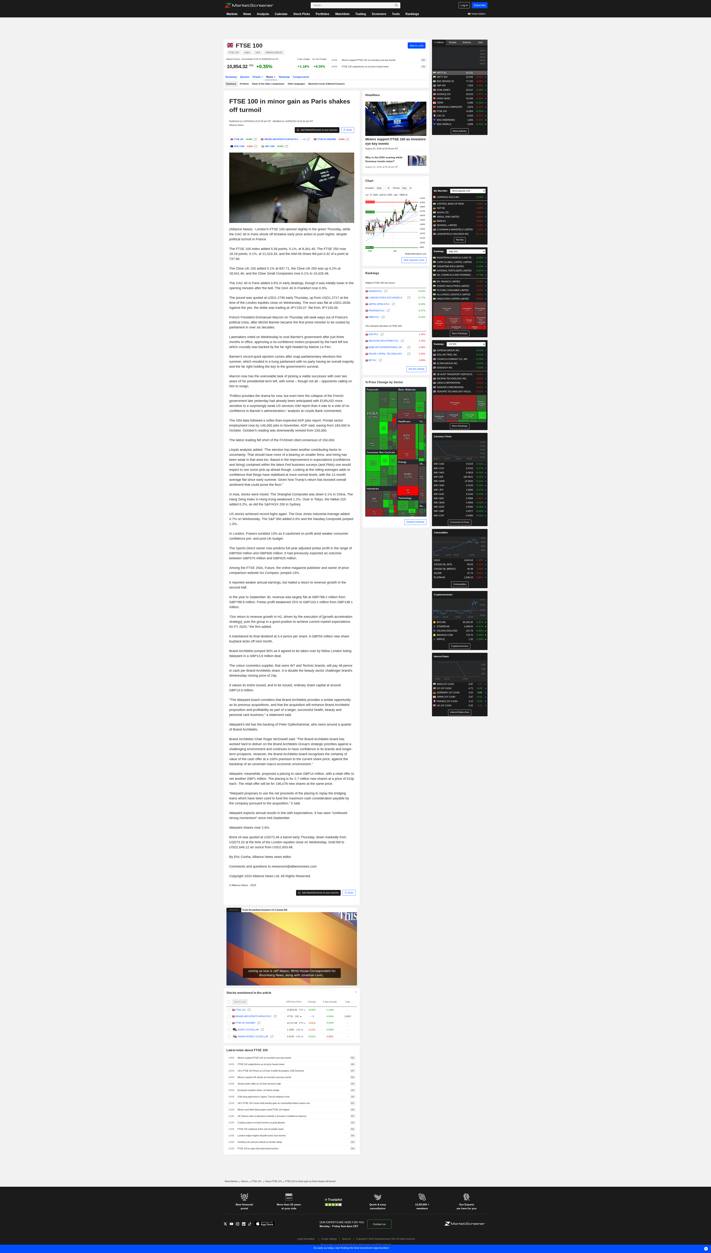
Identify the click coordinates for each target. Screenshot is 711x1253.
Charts (256, 76)
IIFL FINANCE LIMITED (448, 281)
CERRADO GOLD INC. (448, 197)
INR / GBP (439, 511)
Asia (480, 42)
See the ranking (416, 369)
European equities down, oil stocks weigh (258, 1090)
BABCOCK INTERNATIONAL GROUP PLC (387, 347)
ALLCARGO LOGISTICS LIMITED (453, 294)
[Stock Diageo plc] (385, 291)
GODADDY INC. (445, 367)
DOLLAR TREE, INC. (447, 354)
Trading (360, 14)
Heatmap (284, 76)
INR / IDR (438, 477)
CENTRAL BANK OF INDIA (450, 204)
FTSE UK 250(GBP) (245, 1023)
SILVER (438, 573)
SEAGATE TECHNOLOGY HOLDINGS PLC (455, 391)
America (467, 42)
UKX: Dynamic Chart (414, 260)
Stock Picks (301, 14)
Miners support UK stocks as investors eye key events (264, 1077)
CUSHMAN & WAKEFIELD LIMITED (455, 229)
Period (396, 188)
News (247, 14)
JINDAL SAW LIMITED (448, 216)
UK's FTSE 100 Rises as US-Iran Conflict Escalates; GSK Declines (271, 1071)
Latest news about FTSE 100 (247, 1050)
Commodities (441, 532)
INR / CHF (439, 515)
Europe (452, 42)
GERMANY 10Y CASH (448, 692)
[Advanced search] (396, 5)
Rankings (412, 14)
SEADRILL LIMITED (447, 225)
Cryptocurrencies (443, 594)
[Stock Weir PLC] (383, 317)
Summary (231, 76)
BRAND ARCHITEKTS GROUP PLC (254, 1016)
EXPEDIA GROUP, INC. (448, 350)
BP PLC (373, 360)
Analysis (263, 14)
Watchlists (342, 14)
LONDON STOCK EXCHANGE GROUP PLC (387, 297)
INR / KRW (439, 481)
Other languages (296, 84)
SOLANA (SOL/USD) (447, 630)
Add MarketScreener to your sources (318, 130)
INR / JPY (438, 490)
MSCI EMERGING (446, 120)
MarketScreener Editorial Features (326, 84)
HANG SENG (443, 98)
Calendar (281, 14)
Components (301, 76)
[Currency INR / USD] (286, 146)
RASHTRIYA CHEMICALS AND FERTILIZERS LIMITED (455, 257)
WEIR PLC (374, 317)
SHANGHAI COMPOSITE (449, 107)
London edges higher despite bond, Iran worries (262, 1135)
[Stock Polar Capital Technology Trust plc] (408, 354)
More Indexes (460, 131)
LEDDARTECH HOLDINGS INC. (453, 234)
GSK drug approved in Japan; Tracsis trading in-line (264, 1096)
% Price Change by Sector (384, 382)
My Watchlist (440, 191)
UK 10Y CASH (444, 705)
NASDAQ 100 (444, 94)
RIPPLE (441, 639)
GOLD (437, 560)
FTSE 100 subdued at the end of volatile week (261, 1129)
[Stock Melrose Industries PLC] (402, 341)
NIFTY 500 (442, 77)
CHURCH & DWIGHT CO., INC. (452, 359)
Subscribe (479, 5)
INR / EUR (439, 507)
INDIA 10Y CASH (445, 684)
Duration (369, 188)
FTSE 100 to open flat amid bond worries (258, 1148)
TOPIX (440, 102)
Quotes (244, 76)
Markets (232, 14)
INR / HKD (439, 472)
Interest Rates (441, 656)
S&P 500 (441, 85)
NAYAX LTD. (443, 212)
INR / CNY (439, 468)
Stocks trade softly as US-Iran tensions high (259, 1083)
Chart (369, 180)
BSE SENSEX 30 (445, 81)
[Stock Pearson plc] (388, 311)
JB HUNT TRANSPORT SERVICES (454, 374)
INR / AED (439, 498)
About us (346, 1239)
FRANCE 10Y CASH (447, 701)
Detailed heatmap (415, 522)
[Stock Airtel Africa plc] (393, 304)
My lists (459, 239)
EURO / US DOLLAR (248, 1029)
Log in (464, 5)
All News (244, 84)
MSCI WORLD (444, 124)
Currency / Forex (443, 436)
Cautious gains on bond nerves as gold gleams (261, 1122)
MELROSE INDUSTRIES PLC (384, 341)
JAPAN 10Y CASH (446, 697)
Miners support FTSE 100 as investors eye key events (368, 60)
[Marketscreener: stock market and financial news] (249, 5)
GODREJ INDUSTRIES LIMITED (453, 286)
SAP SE (441, 208)
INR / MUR (439, 502)
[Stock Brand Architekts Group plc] (308, 139)
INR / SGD (439, 485)
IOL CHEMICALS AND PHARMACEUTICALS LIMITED (455, 275)
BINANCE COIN (445, 635)
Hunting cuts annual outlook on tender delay (260, 1142)
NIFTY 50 (441, 72)
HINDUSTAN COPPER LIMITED (453, 299)
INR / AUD (439, 494)
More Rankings (459, 333)
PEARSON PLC (377, 310)
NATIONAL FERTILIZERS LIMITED (454, 270)
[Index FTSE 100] (255, 139)
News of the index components (268, 84)
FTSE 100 (241, 1010)
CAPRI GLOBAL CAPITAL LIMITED (454, 262)
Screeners (379, 14)
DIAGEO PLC (375, 291)
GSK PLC (373, 334)
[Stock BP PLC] (380, 360)
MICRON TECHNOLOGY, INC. (452, 378)
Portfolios (322, 14)
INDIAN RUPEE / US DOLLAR (253, 1036)
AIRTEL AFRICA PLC (379, 304)
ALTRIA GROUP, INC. (447, 363)
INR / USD (439, 464)
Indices (440, 42)
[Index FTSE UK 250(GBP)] (347, 139)
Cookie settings (329, 1239)
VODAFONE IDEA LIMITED (450, 266)
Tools (396, 14)
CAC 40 (441, 115)
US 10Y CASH (444, 688)
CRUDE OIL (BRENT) (445, 569)
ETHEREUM (443, 626)
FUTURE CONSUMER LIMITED (453, 290)
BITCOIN (441, 622)
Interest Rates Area (459, 712)
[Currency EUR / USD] (255, 146)
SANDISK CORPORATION (450, 387)
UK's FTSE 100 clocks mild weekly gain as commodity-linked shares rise (274, 1103)
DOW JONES (443, 90)
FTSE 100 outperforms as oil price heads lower (365, 66)
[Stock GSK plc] (381, 334)
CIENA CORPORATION (448, 383)
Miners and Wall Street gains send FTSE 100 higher (264, 1109)
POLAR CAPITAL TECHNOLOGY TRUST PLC (387, 353)
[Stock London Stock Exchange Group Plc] (408, 298)
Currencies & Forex (459, 522)
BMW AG (441, 221)
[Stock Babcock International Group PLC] (408, 347)
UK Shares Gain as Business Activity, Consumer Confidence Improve (272, 1116)
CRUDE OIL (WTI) (443, 564)
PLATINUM (439, 577)
